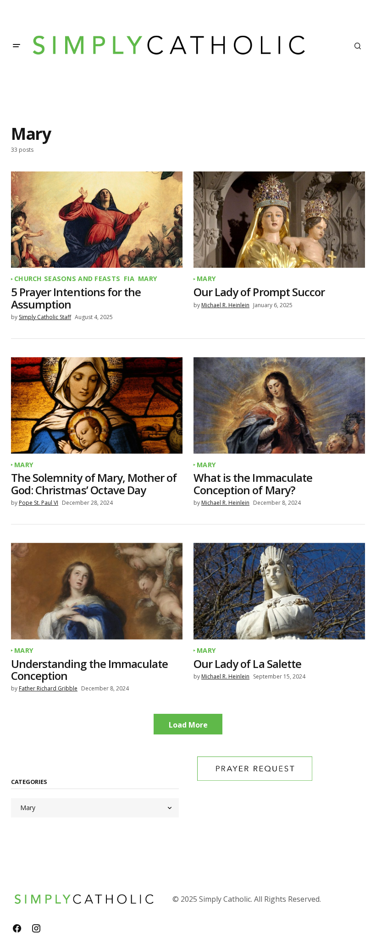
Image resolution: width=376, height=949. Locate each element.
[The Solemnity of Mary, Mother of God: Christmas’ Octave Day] (96, 405)
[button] (16, 45)
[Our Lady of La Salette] (279, 591)
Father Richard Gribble (48, 688)
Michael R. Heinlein (225, 305)
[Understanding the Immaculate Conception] (96, 591)
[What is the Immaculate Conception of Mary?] (279, 405)
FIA (129, 278)
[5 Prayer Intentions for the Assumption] (96, 219)
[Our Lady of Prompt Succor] (279, 219)
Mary (147, 278)
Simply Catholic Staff (45, 317)
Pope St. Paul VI (38, 503)
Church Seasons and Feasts (67, 278)
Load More (188, 725)
